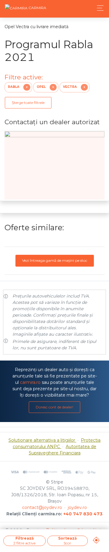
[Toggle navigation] (98, 8)
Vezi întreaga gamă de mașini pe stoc (54, 260)
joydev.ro (77, 507)
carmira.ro (30, 382)
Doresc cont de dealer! (54, 407)
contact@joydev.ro (42, 507)
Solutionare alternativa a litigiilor (42, 440)
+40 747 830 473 (83, 514)
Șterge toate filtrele (28, 102)
